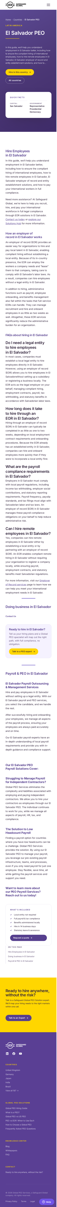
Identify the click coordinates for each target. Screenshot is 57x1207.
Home (8, 19)
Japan (8, 1078)
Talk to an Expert (17, 1018)
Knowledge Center (16, 1141)
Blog (8, 1146)
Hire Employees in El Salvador (21, 952)
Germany (10, 1074)
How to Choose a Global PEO (19, 1124)
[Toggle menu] (48, 5)
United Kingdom (13, 1070)
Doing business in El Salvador (21, 956)
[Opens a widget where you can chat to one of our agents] (46, 1202)
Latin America (14, 25)
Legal (32, 1201)
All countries (15, 80)
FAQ (7, 1154)
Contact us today (15, 219)
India (8, 1082)
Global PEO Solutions (18, 1103)
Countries (17, 19)
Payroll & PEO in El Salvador (20, 961)
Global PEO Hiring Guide (16, 1108)
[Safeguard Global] (16, 5)
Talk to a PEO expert (22, 651)
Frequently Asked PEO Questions (21, 1128)
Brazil (8, 1086)
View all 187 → (12, 1090)
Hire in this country (18, 72)
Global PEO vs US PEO (16, 1116)
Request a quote (21, 938)
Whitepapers (11, 1150)
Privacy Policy (11, 1201)
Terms (23, 1201)
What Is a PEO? (13, 1112)
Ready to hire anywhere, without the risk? (24, 1172)
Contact (10, 1167)
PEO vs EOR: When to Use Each (20, 1120)
